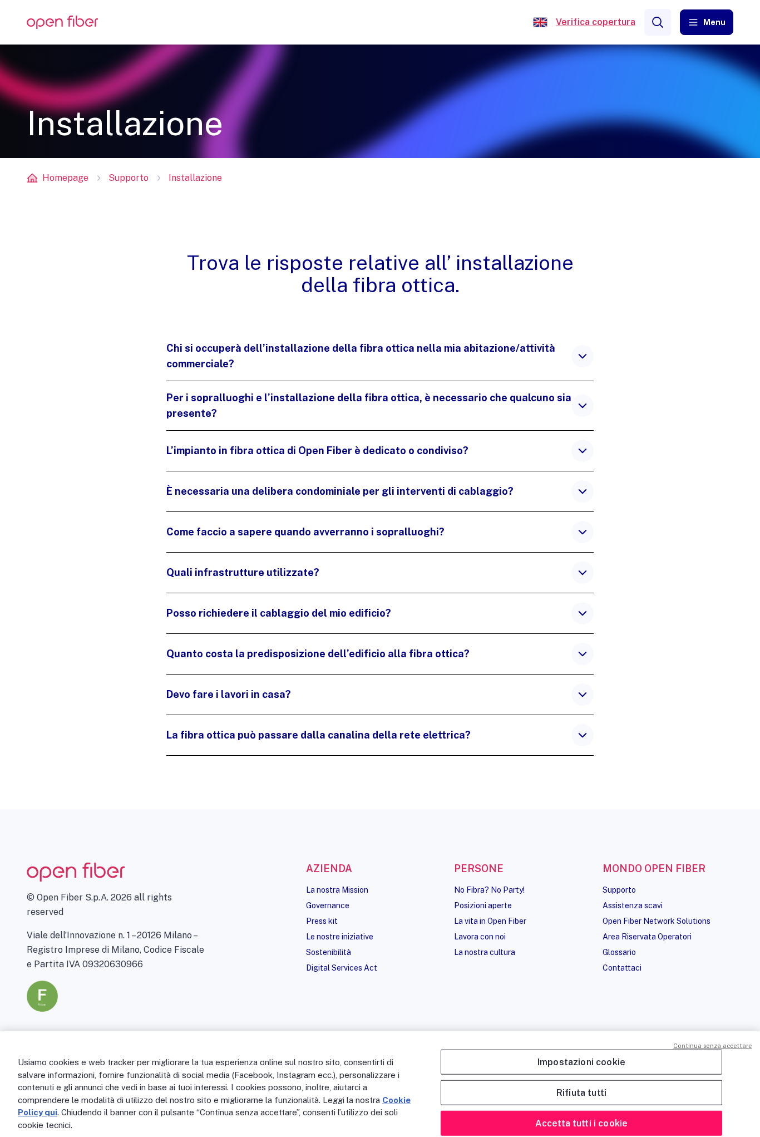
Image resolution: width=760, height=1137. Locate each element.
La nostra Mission (337, 889)
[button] (706, 22)
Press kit (322, 921)
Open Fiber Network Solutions (656, 921)
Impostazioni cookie (581, 1061)
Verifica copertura (595, 22)
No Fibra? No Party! (489, 889)
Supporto (128, 178)
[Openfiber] (540, 22)
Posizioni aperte (483, 905)
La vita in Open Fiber (490, 921)
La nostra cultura (484, 952)
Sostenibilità (328, 952)
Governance (327, 905)
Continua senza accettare (712, 1045)
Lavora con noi (480, 936)
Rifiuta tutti (581, 1092)
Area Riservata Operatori (647, 936)
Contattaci (622, 967)
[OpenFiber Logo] (62, 22)
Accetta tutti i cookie (581, 1123)
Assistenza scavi (633, 905)
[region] (380, 1084)
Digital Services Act (341, 967)
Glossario (619, 952)
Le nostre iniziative (339, 936)
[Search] (657, 22)
